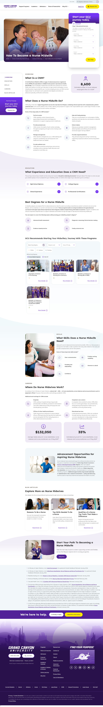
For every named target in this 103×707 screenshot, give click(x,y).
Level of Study (76, 34)
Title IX (55, 657)
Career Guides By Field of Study (20, 58)
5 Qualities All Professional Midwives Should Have (56, 581)
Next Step (90, 59)
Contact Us (56, 650)
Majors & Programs (45, 650)
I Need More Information (73, 614)
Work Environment (52, 568)
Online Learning (44, 672)
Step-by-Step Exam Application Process (63, 578)
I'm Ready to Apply (56, 614)
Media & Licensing (58, 660)
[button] (84, 36)
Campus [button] (40, 250)
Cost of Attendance (58, 677)
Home (7, 58)
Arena (36, 687)
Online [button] (32, 250)
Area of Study (76, 46)
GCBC (62, 687)
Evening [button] (49, 250)
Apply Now (81, 6)
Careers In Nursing (37, 58)
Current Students (9, 687)
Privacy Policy (57, 674)
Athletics (28, 687)
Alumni (20, 687)
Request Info (93, 6)
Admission (43, 654)
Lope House (86, 687)
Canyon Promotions (73, 687)
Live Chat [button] (29, 655)
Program (75, 52)
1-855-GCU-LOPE (14, 655)
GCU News (44, 687)
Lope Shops (54, 687)
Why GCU (42, 675)
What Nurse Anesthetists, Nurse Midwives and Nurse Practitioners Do (65, 571)
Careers (55, 654)
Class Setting (76, 40)
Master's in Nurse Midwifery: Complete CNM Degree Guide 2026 (60, 575)
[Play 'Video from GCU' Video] (82, 657)
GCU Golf (95, 687)
